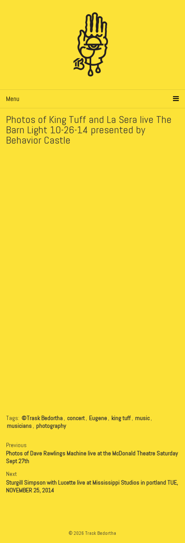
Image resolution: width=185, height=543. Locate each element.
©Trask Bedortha (42, 418)
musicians (19, 425)
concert (76, 418)
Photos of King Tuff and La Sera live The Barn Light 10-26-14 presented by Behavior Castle (89, 130)
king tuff (121, 418)
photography (51, 425)
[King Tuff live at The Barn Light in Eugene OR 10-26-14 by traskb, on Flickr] (92, 155)
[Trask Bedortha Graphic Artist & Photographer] (92, 44)
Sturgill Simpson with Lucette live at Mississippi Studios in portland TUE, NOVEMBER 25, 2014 (92, 486)
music (142, 418)
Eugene (98, 418)
